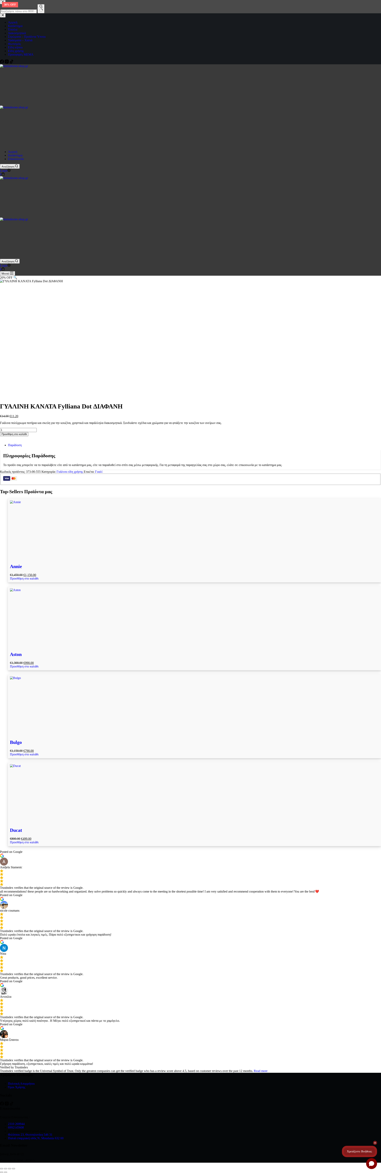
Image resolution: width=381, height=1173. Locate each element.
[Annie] (194, 530)
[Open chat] (371, 1163)
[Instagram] (7, 1104)
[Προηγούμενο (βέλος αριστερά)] (1, 1172)
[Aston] (194, 618)
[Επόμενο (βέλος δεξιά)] (5, 1172)
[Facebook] (2, 1104)
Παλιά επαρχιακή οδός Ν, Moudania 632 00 (36, 1138)
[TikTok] (11, 1104)
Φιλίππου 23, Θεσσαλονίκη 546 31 (30, 1134)
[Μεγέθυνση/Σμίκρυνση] (1, 1168)
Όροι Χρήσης (16, 1087)
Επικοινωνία (16, 159)
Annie (16, 566)
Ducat (16, 830)
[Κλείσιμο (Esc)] (13, 1168)
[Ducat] (194, 794)
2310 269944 (16, 1124)
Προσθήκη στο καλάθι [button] (24, 578)
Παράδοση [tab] (15, 445)
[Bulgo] (194, 706)
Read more (260, 1071)
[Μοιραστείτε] (9, 1168)
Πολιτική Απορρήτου (21, 1083)
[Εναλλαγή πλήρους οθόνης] (5, 1168)
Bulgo (16, 742)
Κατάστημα (15, 155)
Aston (16, 654)
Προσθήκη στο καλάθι (14, 434)
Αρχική (12, 151)
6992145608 (16, 1127)
